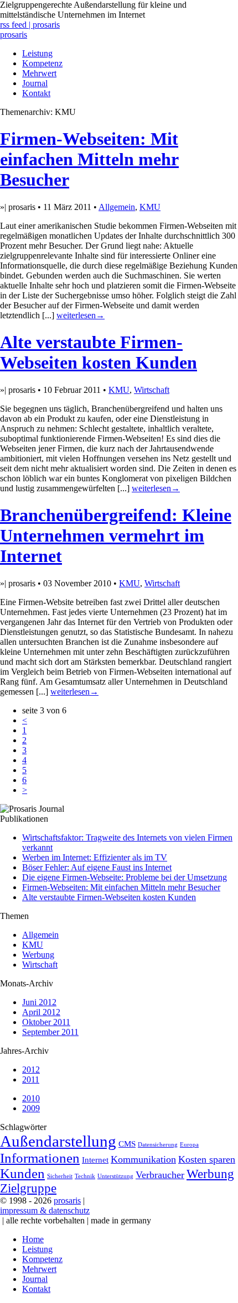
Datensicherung (158, 1145)
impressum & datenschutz (45, 1210)
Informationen (40, 1157)
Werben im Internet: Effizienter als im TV (94, 857)
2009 (31, 1108)
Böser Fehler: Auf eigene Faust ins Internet (97, 867)
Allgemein (117, 207)
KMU (150, 207)
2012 (31, 1069)
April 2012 (41, 1012)
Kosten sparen (206, 1159)
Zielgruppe (28, 1188)
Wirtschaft (151, 390)
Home (33, 1239)
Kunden (22, 1173)
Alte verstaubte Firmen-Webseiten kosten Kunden (98, 352)
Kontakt (36, 93)
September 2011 (50, 1032)
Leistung (37, 53)
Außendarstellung (58, 1141)
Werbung (38, 954)
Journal (35, 83)
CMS (127, 1143)
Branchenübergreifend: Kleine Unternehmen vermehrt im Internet (115, 535)
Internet (95, 1159)
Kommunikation (143, 1159)
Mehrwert (39, 73)
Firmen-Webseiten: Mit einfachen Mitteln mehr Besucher (89, 159)
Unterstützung (115, 1176)
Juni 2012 (39, 1002)
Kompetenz (42, 63)
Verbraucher (160, 1174)
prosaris (13, 34)
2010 (31, 1098)
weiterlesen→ (80, 315)
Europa (189, 1145)
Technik (85, 1176)
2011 (30, 1079)
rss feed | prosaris (30, 24)
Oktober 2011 (46, 1022)
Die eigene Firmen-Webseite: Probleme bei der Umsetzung (124, 877)
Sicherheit (60, 1176)
